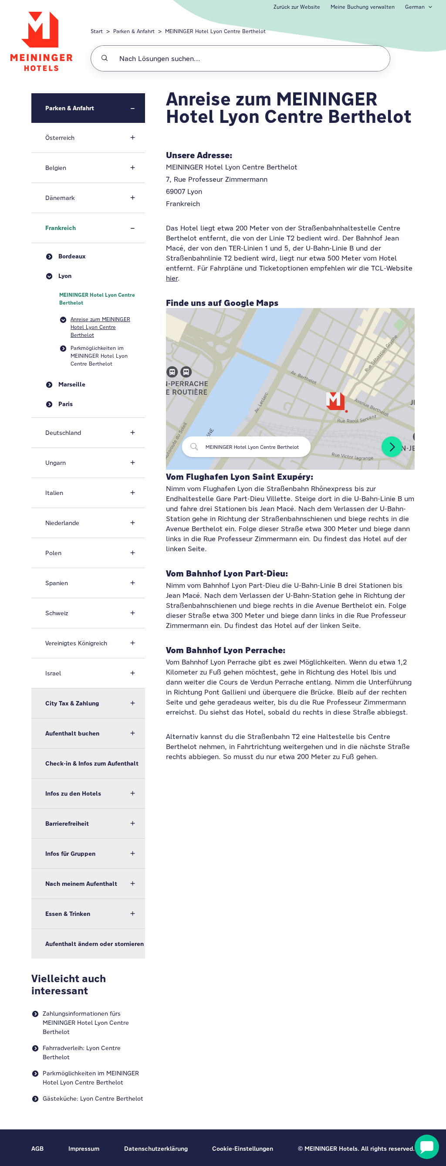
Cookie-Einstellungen (242, 1148)
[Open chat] (427, 1147)
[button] (88, 108)
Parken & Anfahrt (134, 31)
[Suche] (104, 58)
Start (97, 31)
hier (172, 278)
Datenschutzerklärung (156, 1148)
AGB (37, 1148)
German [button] (415, 6)
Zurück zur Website (297, 6)
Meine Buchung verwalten (363, 6)
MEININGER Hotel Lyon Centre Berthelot (215, 31)
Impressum (83, 1148)
